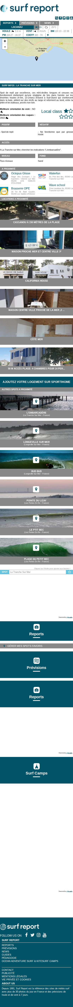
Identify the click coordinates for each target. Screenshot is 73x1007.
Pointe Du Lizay (36, 500)
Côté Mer (36, 339)
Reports (36, 634)
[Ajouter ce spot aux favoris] (69, 572)
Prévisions (9, 948)
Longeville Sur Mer (36, 442)
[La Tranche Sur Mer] (36, 58)
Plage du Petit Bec (36, 559)
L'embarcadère (36, 412)
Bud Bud (36, 471)
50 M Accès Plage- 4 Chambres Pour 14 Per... (36, 368)
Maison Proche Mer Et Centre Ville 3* (36, 251)
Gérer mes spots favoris (24, 645)
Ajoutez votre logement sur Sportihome (36, 381)
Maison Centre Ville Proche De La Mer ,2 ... (37, 310)
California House (36, 281)
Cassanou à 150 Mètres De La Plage (36, 222)
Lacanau (17, 27)
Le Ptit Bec (36, 530)
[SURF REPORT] (19, 929)
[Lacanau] (48, 35)
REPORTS (8, 945)
